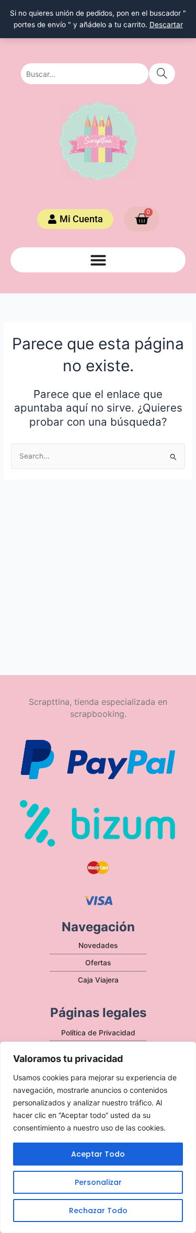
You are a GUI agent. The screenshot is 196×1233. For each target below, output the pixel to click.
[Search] (161, 73)
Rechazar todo (98, 1210)
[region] (98, 1137)
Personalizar (98, 1182)
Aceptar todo (98, 1154)
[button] (98, 259)
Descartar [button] (166, 24)
